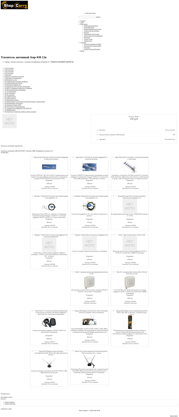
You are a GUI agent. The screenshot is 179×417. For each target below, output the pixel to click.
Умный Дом (88, 41)
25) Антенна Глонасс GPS (12, 105)
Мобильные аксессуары (91, 34)
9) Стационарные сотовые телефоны (16, 81)
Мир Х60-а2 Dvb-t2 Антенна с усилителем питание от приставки (131, 158)
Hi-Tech (86, 32)
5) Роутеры (7, 75)
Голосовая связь (89, 27)
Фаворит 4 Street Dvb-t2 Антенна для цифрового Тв (91, 235)
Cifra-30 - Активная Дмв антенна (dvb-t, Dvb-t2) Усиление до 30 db (132, 273)
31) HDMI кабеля (9, 110)
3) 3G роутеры (9, 71)
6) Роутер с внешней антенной (14, 76)
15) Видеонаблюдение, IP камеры (15, 90)
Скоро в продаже (10, 404)
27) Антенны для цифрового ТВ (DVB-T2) (18, 108)
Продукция (83, 24)
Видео (82, 51)
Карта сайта (174, 416)
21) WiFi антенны (10, 98)
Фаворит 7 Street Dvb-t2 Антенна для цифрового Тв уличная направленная (51, 235)
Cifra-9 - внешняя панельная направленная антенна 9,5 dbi (91, 273)
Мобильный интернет (91, 26)
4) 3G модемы (8, 73)
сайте (82, 22)
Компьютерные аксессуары (92, 29)
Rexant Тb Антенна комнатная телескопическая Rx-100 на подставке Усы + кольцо (91, 352)
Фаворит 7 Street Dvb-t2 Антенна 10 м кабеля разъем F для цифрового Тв (51, 197)
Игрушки (87, 37)
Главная (82, 21)
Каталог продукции (17, 62)
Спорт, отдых (88, 39)
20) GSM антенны (10, 96)
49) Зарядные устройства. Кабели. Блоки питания (20, 111)
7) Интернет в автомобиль (12, 78)
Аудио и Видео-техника (91, 31)
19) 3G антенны (9, 95)
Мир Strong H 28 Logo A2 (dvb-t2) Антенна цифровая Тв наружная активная (51, 158)
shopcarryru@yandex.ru (89, 414)
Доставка (83, 42)
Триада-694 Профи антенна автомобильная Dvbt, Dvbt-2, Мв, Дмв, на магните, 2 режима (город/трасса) (131, 312)
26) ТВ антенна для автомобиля (14, 106)
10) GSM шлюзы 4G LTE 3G (13, 83)
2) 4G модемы (8, 70)
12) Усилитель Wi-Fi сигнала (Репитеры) (17, 86)
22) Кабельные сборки (11, 100)
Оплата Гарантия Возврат (92, 49)
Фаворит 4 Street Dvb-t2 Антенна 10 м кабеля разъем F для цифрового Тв (91, 197)
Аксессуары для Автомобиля (93, 36)
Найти (98, 17)
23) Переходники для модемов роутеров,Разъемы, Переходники (24, 101)
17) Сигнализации (10, 91)
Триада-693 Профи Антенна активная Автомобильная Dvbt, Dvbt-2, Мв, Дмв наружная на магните (50, 353)
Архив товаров (9, 402)
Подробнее (49, 180)
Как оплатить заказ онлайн (92, 46)
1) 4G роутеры (9, 68)
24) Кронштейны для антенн (13, 103)
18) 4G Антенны (9, 93)
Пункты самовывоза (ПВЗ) (92, 44)
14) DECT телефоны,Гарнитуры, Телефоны (18, 88)
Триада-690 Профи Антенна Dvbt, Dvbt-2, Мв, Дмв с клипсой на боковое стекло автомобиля (91, 311)
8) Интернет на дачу (10, 80)
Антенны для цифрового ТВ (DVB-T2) (37, 62)
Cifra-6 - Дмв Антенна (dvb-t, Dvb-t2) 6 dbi (131, 235)
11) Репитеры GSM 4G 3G (12, 85)
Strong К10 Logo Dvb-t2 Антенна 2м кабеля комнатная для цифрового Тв (131, 197)
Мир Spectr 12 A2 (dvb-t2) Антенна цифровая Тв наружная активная (91, 158)
